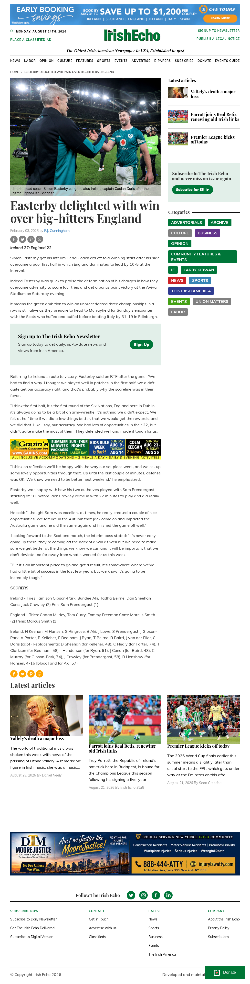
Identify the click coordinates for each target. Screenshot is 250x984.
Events (121, 61)
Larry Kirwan (199, 269)
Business (207, 232)
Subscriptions (218, 937)
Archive (220, 222)
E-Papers (162, 61)
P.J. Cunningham (57, 231)
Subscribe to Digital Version (31, 937)
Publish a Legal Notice (218, 39)
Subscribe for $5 (190, 189)
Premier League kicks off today (213, 139)
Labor (30, 61)
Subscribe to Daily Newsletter (33, 919)
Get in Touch (98, 919)
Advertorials (186, 222)
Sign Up (141, 344)
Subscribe (184, 61)
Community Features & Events (196, 256)
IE (173, 269)
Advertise (141, 61)
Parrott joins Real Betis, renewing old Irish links (215, 116)
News (15, 61)
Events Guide (227, 61)
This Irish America (191, 290)
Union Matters (212, 301)
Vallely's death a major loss (213, 94)
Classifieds (97, 937)
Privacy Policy (218, 928)
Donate (204, 61)
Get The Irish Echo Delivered (32, 928)
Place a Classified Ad (31, 40)
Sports (104, 61)
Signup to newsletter (219, 31)
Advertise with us (102, 928)
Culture (64, 61)
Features (85, 61)
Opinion (47, 61)
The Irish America (162, 954)
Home (14, 72)
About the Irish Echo (224, 919)
